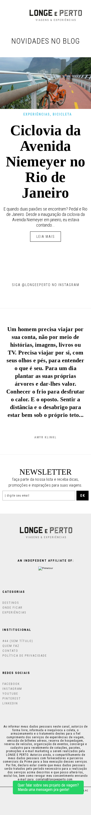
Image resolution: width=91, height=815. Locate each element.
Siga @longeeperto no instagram (45, 285)
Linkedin (10, 703)
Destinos (10, 602)
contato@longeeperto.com (54, 779)
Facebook (11, 684)
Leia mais (45, 237)
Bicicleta (62, 114)
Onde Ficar (12, 607)
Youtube (10, 693)
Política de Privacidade (24, 655)
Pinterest (11, 698)
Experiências (36, 114)
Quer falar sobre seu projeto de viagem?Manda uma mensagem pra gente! (48, 787)
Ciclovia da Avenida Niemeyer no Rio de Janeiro (45, 161)
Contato (10, 650)
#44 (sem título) (17, 641)
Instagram (12, 688)
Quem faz (10, 646)
